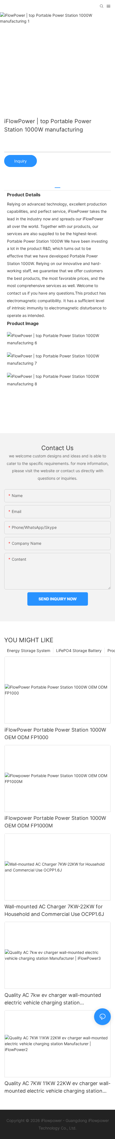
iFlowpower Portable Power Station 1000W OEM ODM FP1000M (55, 821)
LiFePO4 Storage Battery (79, 650)
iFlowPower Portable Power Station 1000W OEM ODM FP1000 (55, 733)
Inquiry (20, 161)
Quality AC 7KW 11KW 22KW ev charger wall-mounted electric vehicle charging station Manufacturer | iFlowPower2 (57, 1087)
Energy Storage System (28, 650)
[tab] (57, 185)
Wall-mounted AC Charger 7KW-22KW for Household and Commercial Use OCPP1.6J (54, 910)
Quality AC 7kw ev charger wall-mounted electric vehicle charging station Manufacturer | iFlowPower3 (52, 999)
